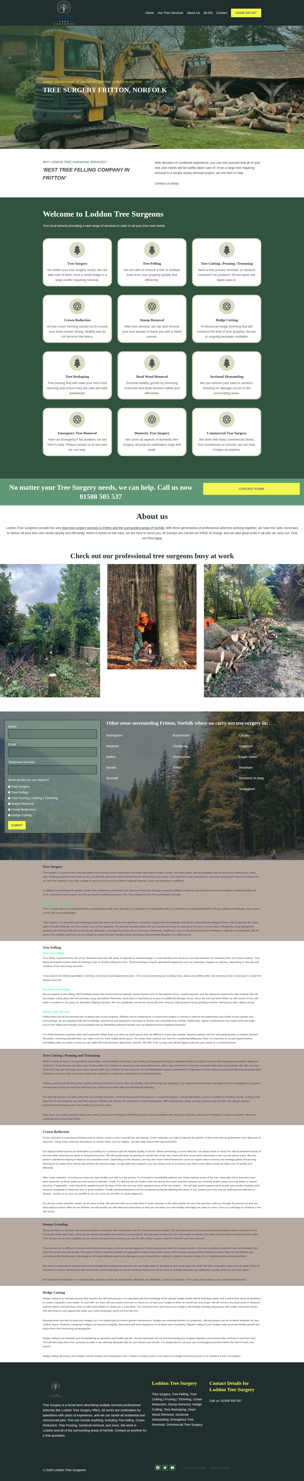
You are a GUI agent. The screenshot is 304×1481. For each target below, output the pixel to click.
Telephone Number (22, 762)
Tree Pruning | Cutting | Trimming (34, 798)
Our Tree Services (170, 13)
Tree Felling (19, 792)
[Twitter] (165, 1467)
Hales (177, 778)
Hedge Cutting (21, 815)
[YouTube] (172, 1467)
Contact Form (251, 489)
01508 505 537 (246, 13)
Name (12, 726)
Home (149, 13)
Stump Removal (22, 803)
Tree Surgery (20, 786)
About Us (193, 13)
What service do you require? (29, 780)
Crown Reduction (23, 809)
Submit (17, 825)
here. (158, 538)
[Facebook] (158, 1467)
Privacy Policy (220, 1468)
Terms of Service (194, 1468)
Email (13, 744)
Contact (221, 13)
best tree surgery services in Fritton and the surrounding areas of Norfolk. (113, 528)
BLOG (208, 13)
